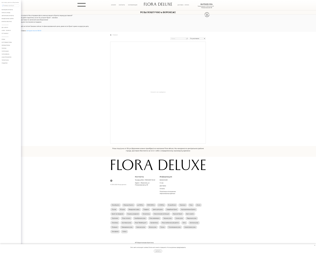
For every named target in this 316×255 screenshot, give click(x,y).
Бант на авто (190, 214)
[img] (81, 5)
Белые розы (152, 227)
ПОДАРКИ (4, 63)
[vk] (111, 181)
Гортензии (5, 51)
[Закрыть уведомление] (315, 245)
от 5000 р (161, 205)
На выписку (146, 214)
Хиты (184, 222)
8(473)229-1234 (207, 4)
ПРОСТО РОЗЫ (6, 12)
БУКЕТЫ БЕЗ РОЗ (7, 21)
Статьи (124, 231)
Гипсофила (5, 54)
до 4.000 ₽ (5, 27)
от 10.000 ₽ (5, 33)
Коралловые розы (190, 227)
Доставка (180, 5)
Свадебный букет (171, 209)
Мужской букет (177, 214)
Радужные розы (191, 218)
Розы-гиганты (126, 218)
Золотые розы (194, 222)
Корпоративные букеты (188, 209)
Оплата (187, 5)
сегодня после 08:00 (33, 30)
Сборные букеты (128, 205)
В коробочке (172, 205)
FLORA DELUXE (158, 5)
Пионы (4, 48)
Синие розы (179, 218)
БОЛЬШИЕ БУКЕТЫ (7, 9)
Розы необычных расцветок (170, 222)
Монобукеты (115, 205)
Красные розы (140, 227)
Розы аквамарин (154, 218)
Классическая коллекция (161, 214)
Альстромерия (6, 57)
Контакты (122, 5)
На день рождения (133, 214)
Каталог (113, 5)
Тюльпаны (5, 60)
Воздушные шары (134, 209)
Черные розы (167, 218)
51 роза (114, 209)
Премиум (183, 205)
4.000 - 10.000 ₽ (6, 30)
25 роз (198, 205)
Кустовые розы (7, 42)
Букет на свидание (117, 214)
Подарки (146, 209)
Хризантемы (154, 222)
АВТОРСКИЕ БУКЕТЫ (8, 15)
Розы (191, 205)
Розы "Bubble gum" (140, 222)
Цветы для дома (158, 209)
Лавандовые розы (126, 227)
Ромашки (115, 227)
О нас (162, 183)
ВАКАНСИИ (164, 180)
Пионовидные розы (174, 227)
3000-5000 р (151, 205)
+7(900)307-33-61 (149, 180)
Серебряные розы (139, 218)
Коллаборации (132, 5)
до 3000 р (140, 205)
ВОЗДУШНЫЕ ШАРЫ (8, 18)
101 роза (122, 209)
